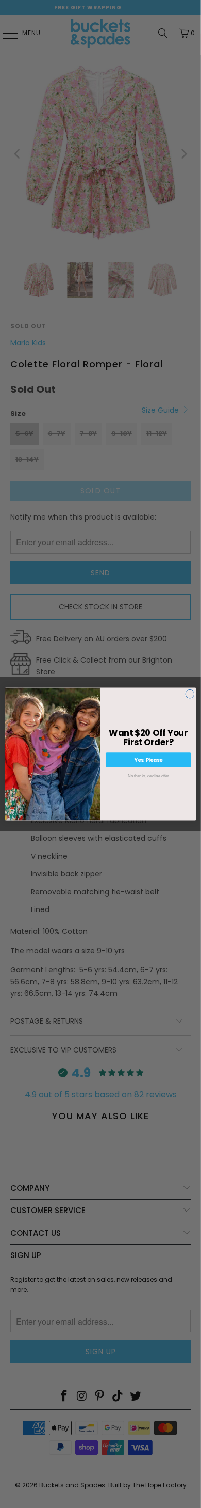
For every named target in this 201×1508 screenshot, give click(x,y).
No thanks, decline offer (148, 776)
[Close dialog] (190, 693)
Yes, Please (148, 760)
